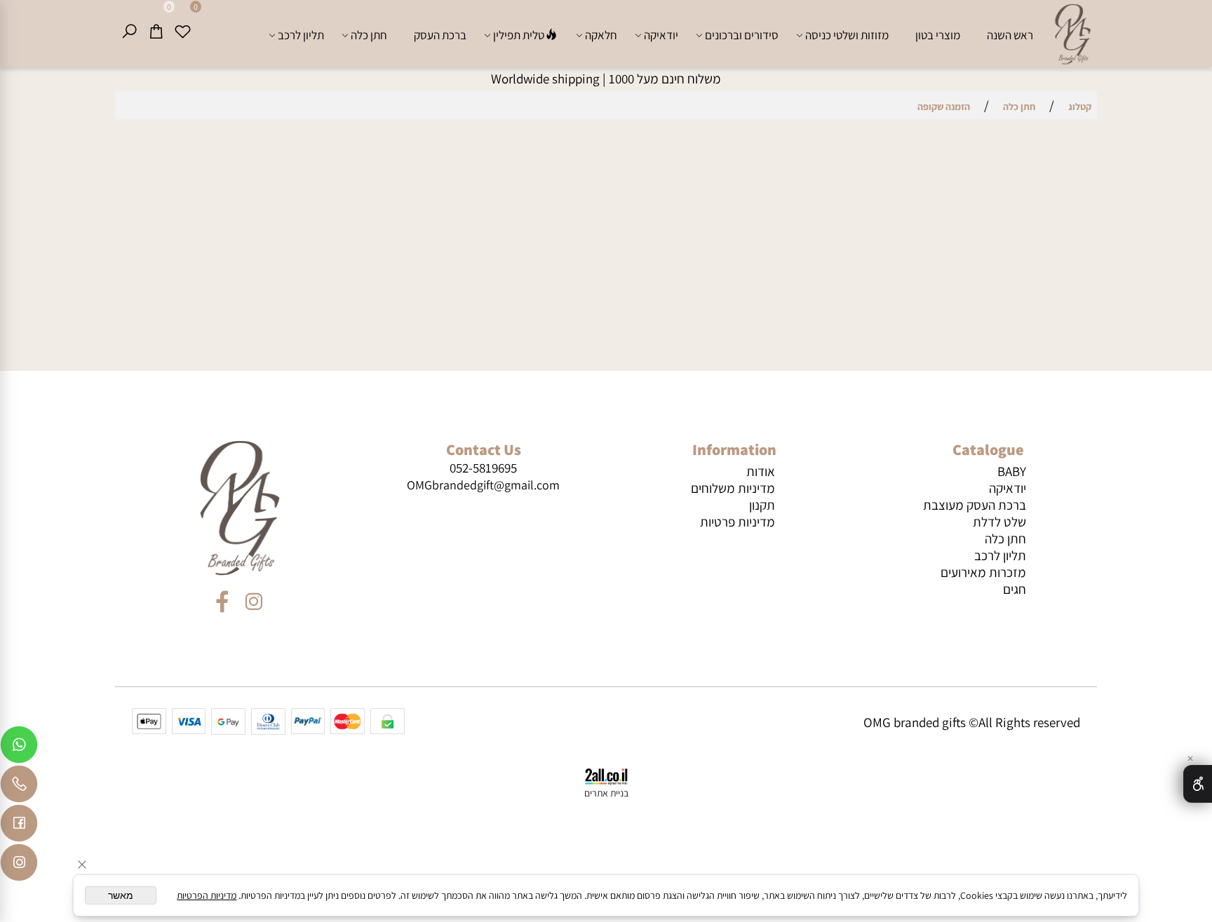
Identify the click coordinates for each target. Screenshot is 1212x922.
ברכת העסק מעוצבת (974, 504)
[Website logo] (1072, 35)
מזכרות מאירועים (983, 572)
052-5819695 (483, 467)
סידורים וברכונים (742, 35)
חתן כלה (369, 35)
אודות (760, 471)
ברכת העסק (440, 35)
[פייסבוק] (19, 826)
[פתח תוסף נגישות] (1197, 784)
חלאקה (601, 35)
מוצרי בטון (937, 35)
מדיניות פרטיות (737, 521)
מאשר (120, 895)
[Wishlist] (182, 32)
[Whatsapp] (19, 748)
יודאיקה (661, 35)
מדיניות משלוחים (733, 488)
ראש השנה (1010, 35)
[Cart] (156, 32)
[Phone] (19, 787)
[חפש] (129, 32)
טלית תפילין (518, 35)
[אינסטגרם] (19, 866)
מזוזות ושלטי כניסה (847, 35)
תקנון (762, 504)
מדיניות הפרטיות (206, 895)
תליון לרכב (301, 35)
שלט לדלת (999, 521)
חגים (1014, 589)
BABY (1011, 471)
